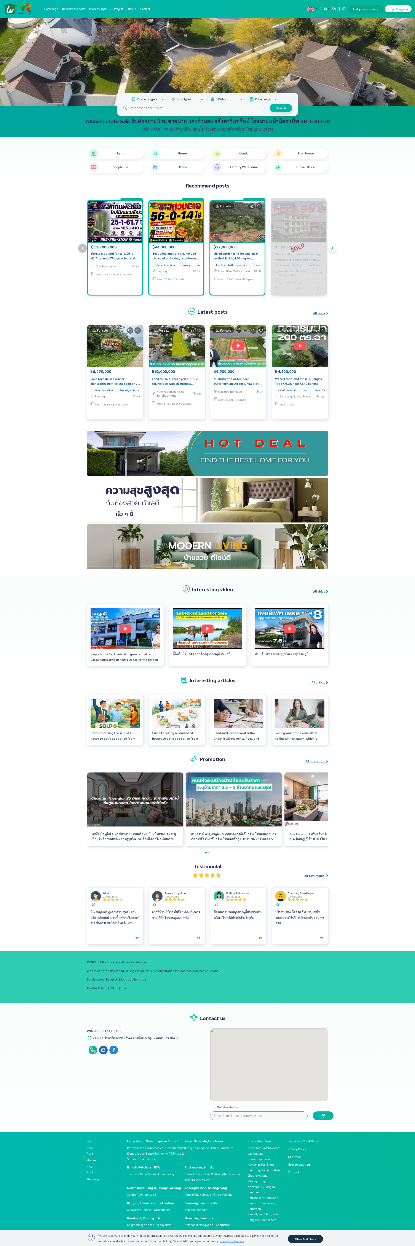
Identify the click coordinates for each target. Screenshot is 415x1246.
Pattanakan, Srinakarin (202, 1167)
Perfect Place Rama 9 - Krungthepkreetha (212, 1174)
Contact (145, 9)
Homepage (51, 9)
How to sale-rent (299, 1164)
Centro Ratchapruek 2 (141, 1194)
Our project (95, 1179)
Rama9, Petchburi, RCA (143, 1167)
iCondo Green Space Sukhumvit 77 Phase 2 (155, 1153)
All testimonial (314, 875)
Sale (90, 1148)
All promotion (315, 761)
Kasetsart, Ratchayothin (145, 1218)
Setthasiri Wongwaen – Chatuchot (207, 1225)
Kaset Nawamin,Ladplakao (204, 1141)
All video (319, 591)
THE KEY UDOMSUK (197, 1179)
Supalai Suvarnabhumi (142, 1159)
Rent (90, 1153)
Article (132, 9)
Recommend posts (73, 9)
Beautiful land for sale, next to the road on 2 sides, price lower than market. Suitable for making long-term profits (176, 256)
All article (318, 682)
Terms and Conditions (303, 1141)
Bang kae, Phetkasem (262, 1220)
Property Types (98, 9)
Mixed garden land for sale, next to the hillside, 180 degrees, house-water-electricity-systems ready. (237, 256)
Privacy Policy (297, 1149)
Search (281, 108)
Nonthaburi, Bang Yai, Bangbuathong (154, 1188)
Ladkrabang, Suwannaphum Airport (152, 1141)
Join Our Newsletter (224, 1107)
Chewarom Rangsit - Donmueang (149, 1209)
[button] (408, 62)
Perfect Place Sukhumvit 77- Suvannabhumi (156, 1148)
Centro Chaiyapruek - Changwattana (209, 1194)
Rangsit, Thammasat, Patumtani (150, 1203)
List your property (365, 9)
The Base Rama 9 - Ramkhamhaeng (150, 1174)
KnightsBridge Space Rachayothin (149, 1225)
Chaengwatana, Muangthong (206, 1188)
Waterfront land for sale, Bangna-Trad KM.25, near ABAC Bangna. (299, 381)
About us (294, 1157)
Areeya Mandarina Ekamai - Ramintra (209, 1148)
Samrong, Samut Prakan (202, 1203)
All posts (319, 313)
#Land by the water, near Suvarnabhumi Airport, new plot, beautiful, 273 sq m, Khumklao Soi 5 (238, 381)
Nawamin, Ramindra (199, 1218)
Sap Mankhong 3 (196, 1209)
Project (118, 9)
